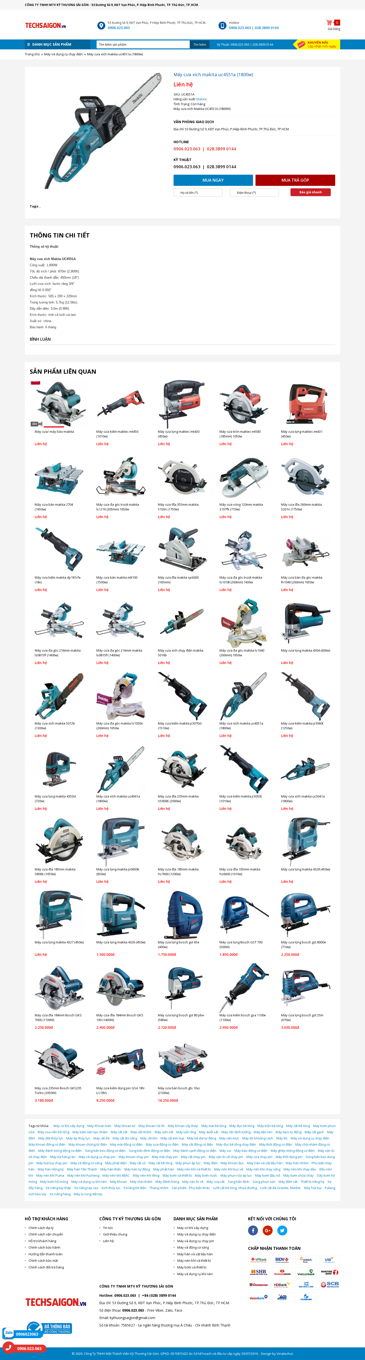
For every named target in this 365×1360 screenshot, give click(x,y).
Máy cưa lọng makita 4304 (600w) (305, 650)
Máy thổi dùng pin (289, 1157)
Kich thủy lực (111, 1188)
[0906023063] (8, 1333)
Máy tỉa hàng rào (62, 1157)
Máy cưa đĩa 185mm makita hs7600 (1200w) (178, 871)
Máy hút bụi (313, 1188)
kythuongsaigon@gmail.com (132, 1317)
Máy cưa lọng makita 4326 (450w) (120, 942)
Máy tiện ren (263, 1132)
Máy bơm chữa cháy (298, 1175)
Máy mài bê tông (213, 1126)
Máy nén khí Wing (146, 1175)
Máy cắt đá (101, 1138)
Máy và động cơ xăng (86, 1163)
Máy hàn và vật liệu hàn (265, 1163)
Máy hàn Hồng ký (51, 1169)
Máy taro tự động (288, 1132)
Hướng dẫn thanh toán (46, 1254)
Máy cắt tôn (148, 1138)
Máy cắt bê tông (298, 1126)
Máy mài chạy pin (165, 1157)
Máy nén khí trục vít (228, 1169)
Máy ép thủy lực (78, 1138)
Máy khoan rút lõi (152, 1126)
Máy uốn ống (186, 1132)
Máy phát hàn (163, 1169)
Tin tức (108, 1228)
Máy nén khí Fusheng (83, 1175)
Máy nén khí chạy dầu (300, 1169)
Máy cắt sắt (119, 1132)
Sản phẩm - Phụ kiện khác (191, 1188)
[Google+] (268, 1230)
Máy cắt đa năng (125, 1138)
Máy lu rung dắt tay (88, 1194)
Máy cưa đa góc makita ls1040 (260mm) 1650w (241, 653)
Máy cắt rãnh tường (236, 1132)
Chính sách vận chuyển (46, 1234)
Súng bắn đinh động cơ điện (149, 1150)
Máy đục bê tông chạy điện (236, 1144)
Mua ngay (213, 180)
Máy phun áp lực (188, 1163)
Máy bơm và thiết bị (177, 1175)
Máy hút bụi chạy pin (51, 1163)
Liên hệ (108, 1241)
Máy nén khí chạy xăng (263, 1169)
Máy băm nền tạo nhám (90, 1132)
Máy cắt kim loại (172, 1138)
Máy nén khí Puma (50, 1175)
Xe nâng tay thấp (58, 1188)
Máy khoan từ (124, 1126)
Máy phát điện (116, 1163)
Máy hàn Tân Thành (82, 1169)
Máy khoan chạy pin (134, 1157)
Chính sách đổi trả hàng (46, 1267)
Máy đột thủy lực (50, 1138)
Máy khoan (118, 1181)
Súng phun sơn (264, 1181)
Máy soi (225, 1150)
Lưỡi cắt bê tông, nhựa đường (235, 1188)
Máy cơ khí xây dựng (68, 1126)
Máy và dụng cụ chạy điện (310, 1138)
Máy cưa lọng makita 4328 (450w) (305, 869)
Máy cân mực (229, 1138)
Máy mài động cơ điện (126, 1144)
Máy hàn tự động (137, 1169)
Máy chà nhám (141, 1181)
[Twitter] (282, 1230)
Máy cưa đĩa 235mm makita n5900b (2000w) (178, 798)
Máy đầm (211, 1163)
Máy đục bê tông (241, 1126)
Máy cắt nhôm (141, 1132)
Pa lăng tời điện (135, 1188)
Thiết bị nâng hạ (312, 1181)
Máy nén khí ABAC (116, 1175)
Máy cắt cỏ (138, 1163)
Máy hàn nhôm (297, 1163)
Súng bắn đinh (238, 1181)
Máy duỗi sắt (208, 1132)
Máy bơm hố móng (54, 1181)
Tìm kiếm (199, 44)
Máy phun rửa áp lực (236, 1175)
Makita (201, 99)
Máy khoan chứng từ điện (88, 1144)
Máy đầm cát (288, 1181)
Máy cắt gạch (314, 1132)
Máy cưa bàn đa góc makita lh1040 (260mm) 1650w (301, 580)
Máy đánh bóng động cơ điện (60, 1150)
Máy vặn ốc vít (192, 1181)
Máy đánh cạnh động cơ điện (194, 1150)
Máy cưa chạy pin (259, 1157)
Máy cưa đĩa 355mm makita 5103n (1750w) (178, 507)
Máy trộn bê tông (270, 1126)
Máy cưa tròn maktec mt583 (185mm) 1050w (240, 434)
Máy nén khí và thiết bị (194, 1169)
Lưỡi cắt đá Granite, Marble (280, 1188)
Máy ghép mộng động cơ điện (293, 1150)
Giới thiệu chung (115, 1234)
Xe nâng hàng (60, 1194)
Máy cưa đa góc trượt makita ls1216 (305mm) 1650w (117, 507)
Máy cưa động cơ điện (162, 1144)
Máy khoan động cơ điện (47, 1144)
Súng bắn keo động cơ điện (105, 1150)
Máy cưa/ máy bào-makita (54, 431)
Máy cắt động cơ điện (197, 1144)
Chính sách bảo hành (44, 1247)
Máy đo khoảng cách (257, 1138)
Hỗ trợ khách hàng (42, 1241)
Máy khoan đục (232, 1163)
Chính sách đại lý (41, 1228)
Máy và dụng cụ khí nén (89, 1181)
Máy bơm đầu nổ (267, 1175)
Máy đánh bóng (167, 1181)
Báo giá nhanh (310, 192)
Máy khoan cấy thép (183, 1126)
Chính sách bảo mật (43, 1260)
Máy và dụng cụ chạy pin (97, 1157)
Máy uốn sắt (164, 1132)
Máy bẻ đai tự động (201, 1138)
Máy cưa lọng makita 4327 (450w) (59, 942)
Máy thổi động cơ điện (275, 1144)
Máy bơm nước (206, 1175)
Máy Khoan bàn (99, 1126)
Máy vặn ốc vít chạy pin (226, 1157)
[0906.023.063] (8, 1347)
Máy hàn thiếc (110, 1169)
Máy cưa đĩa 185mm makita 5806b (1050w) (55, 871)
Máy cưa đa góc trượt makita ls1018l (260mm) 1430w (240, 580)
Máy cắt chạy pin (193, 1157)
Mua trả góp (295, 180)
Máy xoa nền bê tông (53, 1132)
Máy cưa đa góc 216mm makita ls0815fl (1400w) (58, 653)
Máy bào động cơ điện (250, 1150)
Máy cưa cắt (215, 1181)
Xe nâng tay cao (86, 1188)
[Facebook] (253, 1230)
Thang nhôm (158, 1188)
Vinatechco (285, 1353)
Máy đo (282, 1138)
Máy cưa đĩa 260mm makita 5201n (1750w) (301, 507)
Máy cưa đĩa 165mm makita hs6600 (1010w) (239, 871)
